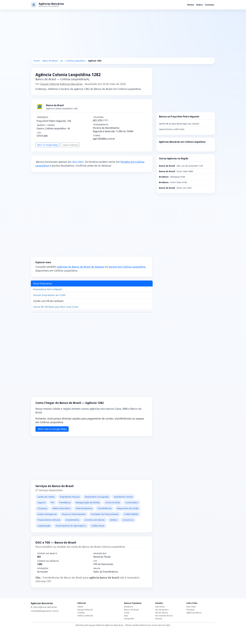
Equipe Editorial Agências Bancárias (61, 84)
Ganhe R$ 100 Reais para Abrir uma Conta (55, 306)
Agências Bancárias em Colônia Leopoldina (182, 141)
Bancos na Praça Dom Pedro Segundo (179, 116)
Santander (129, 618)
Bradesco (128, 606)
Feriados (190, 609)
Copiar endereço (70, 145)
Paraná (158, 618)
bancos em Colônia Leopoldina (127, 266)
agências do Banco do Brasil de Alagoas (80, 266)
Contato (209, 4)
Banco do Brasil (131, 609)
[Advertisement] (123, 36)
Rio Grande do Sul (164, 615)
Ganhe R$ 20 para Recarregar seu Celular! (179, 123)
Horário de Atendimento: (106, 127)
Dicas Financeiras (42, 283)
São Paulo (160, 606)
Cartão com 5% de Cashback (48, 301)
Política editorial (85, 615)
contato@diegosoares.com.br (45, 611)
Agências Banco (193, 612)
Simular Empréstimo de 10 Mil (49, 295)
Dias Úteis (191, 606)
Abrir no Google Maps (47, 145)
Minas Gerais (161, 612)
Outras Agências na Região (173, 158)
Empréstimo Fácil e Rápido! (47, 289)
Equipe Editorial (85, 609)
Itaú (126, 615)
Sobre (199, 4)
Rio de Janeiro (162, 609)
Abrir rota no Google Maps (52, 429)
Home (190, 4)
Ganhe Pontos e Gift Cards (171, 129)
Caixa (126, 612)
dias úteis (77, 161)
